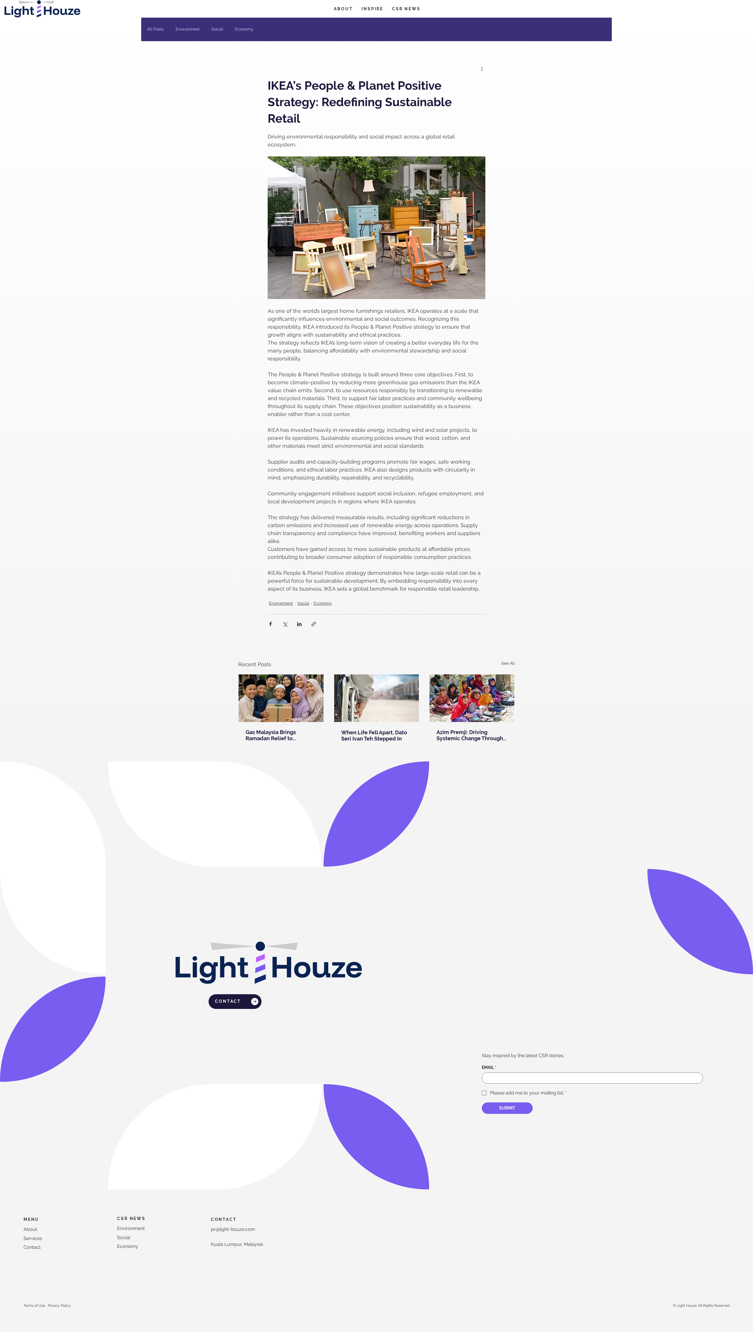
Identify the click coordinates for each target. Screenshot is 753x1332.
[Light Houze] (471, 698)
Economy (244, 29)
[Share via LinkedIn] (299, 624)
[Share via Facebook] (270, 624)
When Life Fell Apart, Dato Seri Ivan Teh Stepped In (374, 735)
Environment (188, 29)
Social (217, 29)
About (30, 1229)
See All (508, 663)
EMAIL (489, 1067)
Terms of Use (34, 1305)
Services (33, 1238)
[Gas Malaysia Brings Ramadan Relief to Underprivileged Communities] (281, 698)
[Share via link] (313, 624)
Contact (32, 1247)
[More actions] (481, 68)
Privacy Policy (59, 1305)
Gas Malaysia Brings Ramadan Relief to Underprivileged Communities (271, 735)
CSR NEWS (131, 1218)
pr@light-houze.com (233, 1229)
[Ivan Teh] (376, 698)
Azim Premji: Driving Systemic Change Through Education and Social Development (470, 735)
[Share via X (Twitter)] (285, 624)
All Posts (155, 29)
